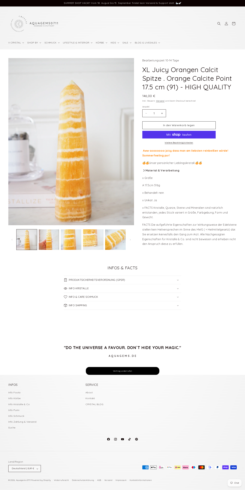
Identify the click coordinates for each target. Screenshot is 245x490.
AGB (99, 480)
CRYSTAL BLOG (94, 404)
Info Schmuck (16, 416)
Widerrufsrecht (61, 480)
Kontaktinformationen (141, 480)
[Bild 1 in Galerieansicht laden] (26, 239)
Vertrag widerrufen (122, 371)
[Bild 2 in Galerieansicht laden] (49, 239)
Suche (12, 427)
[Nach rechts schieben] (130, 239)
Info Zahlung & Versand (22, 421)
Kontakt (90, 398)
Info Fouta (14, 392)
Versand (160, 101)
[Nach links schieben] (12, 239)
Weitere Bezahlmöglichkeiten (179, 142)
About (89, 392)
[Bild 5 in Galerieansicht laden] (115, 239)
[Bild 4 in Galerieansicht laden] (93, 239)
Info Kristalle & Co (19, 404)
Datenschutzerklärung (83, 480)
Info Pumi (13, 410)
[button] (15, 42)
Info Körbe (14, 398)
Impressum (121, 480)
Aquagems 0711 (23, 480)
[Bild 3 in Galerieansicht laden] (71, 239)
